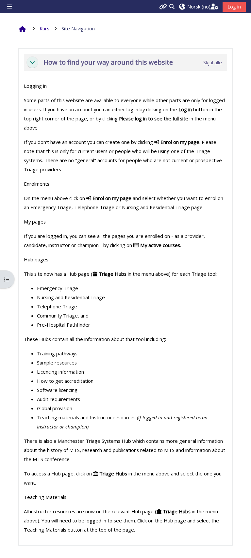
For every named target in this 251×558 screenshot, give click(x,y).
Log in (234, 6)
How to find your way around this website (108, 62)
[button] (194, 6)
